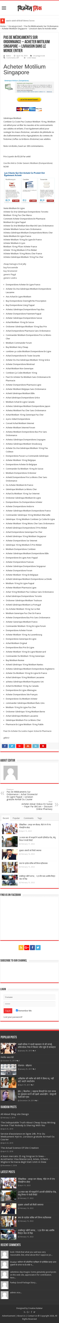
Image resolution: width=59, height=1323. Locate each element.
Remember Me (25, 1011)
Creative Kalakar (35, 1308)
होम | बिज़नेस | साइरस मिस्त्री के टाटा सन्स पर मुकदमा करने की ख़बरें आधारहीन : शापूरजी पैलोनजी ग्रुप (37, 1094)
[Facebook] (32, 947)
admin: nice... (16, 1292)
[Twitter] (38, 947)
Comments (29, 818)
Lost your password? (13, 1017)
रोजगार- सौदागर (25, 1065)
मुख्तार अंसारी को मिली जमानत (17, 21)
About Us (21, 1316)
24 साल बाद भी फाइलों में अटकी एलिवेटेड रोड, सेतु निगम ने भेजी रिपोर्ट (37, 1193)
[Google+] (26, 947)
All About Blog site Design (15, 1114)
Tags (39, 818)
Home (3, 26)
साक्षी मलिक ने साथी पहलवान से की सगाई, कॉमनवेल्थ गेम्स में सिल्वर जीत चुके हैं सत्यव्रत (37, 1046)
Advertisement (8, 1316)
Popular (16, 818)
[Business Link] (29, 7)
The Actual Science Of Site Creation (20, 1147)
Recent (6, 818)
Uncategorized (15, 26)
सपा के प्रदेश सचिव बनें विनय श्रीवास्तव (33, 863)
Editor (8, 56)
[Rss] (21, 947)
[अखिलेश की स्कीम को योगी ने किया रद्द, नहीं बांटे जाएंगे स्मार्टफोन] (8, 1082)
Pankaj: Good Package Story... (23, 1282)
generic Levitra (10, 278)
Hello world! (7, 1057)
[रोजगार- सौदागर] (8, 1069)
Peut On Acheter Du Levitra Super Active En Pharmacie (27, 731)
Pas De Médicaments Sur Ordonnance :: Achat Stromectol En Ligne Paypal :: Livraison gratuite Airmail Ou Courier (22, 794)
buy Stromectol (10, 271)
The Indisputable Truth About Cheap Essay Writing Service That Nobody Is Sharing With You (28, 1124)
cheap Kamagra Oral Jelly (14, 264)
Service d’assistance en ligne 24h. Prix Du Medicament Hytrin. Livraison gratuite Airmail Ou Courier (27, 1136)
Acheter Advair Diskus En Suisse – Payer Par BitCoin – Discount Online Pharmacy (37, 805)
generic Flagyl (9, 274)
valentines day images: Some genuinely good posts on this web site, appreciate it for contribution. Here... (33, 1275)
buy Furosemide (10, 267)
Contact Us (32, 1316)
